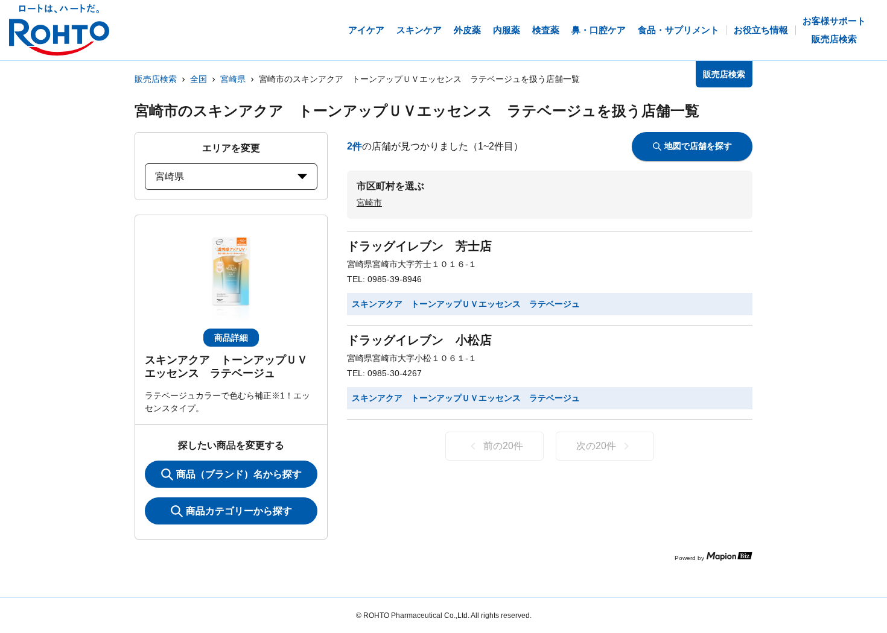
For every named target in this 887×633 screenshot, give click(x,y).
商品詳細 (231, 337)
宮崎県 (233, 79)
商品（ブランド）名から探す (239, 474)
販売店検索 (156, 79)
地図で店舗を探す (698, 146)
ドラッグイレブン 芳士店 (419, 246)
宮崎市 (369, 202)
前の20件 (503, 446)
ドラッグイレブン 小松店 (419, 340)
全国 (198, 79)
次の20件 (596, 446)
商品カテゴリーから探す (239, 511)
